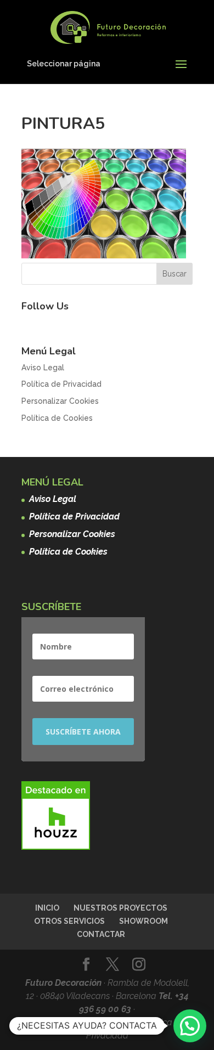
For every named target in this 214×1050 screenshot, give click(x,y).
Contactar (101, 934)
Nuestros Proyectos (120, 908)
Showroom (143, 921)
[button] (189, 1025)
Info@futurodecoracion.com (84, 1022)
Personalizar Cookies (60, 401)
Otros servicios (69, 921)
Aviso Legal (42, 367)
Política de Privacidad (61, 384)
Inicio (47, 908)
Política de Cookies (57, 418)
